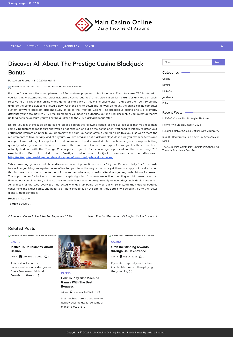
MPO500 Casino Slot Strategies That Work (186, 118)
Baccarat (25, 203)
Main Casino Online (102, 332)
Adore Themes (156, 332)
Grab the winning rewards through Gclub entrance (130, 249)
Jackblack (71, 46)
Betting (33, 46)
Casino (16, 46)
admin (52, 80)
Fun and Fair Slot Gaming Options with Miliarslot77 (191, 130)
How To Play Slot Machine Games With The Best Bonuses (80, 282)
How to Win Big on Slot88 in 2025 (181, 124)
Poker (89, 46)
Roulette (51, 46)
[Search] (222, 46)
